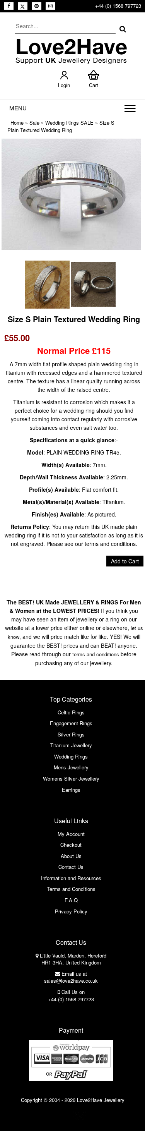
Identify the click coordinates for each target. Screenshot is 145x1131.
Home (17, 122)
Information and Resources (71, 878)
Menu (18, 108)
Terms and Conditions (71, 888)
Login (64, 85)
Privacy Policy (71, 911)
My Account (71, 834)
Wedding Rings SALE (69, 122)
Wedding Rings (71, 756)
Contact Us (71, 866)
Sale (34, 122)
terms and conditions (95, 654)
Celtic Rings (71, 712)
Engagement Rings (71, 723)
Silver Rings (71, 734)
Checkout (71, 844)
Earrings (71, 789)
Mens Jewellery (71, 767)
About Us (71, 856)
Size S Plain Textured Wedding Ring (60, 126)
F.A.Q (71, 900)
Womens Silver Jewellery (71, 778)
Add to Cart (125, 561)
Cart (93, 85)
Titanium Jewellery (71, 745)
